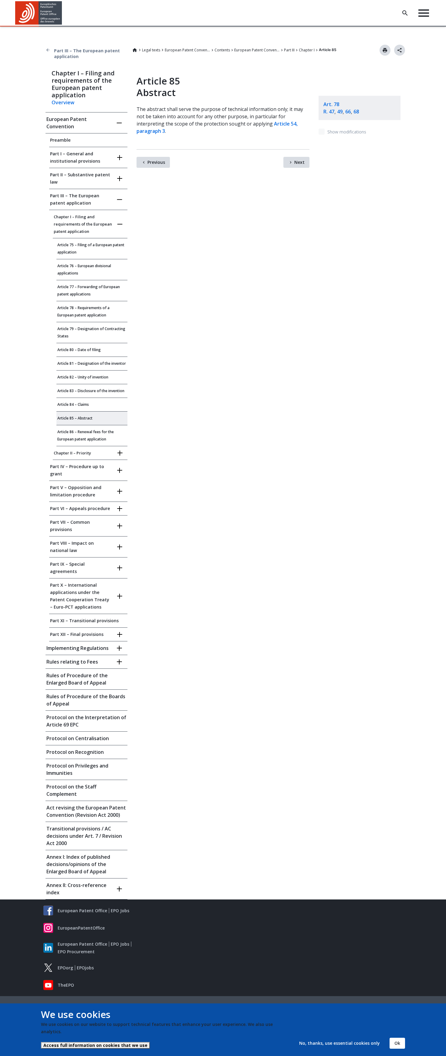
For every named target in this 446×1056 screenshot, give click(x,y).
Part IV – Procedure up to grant (77, 470)
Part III (289, 50)
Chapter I (307, 50)
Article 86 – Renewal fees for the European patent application (85, 435)
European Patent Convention (187, 50)
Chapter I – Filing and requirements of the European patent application (83, 224)
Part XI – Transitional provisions (84, 620)
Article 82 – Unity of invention (82, 377)
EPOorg (65, 968)
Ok (397, 1043)
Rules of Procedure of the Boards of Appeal (85, 700)
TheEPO (66, 985)
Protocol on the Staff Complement (71, 790)
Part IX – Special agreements (67, 567)
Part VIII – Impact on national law (72, 546)
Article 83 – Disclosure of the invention (90, 390)
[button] (63, 13)
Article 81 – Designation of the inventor (91, 363)
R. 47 (328, 111)
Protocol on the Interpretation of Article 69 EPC (86, 721)
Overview (63, 102)
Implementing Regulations (77, 648)
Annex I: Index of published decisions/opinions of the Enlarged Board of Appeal (78, 864)
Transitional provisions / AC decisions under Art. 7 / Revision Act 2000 (84, 836)
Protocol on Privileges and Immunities (77, 769)
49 (340, 111)
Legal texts (151, 50)
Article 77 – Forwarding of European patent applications (88, 290)
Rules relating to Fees (72, 661)
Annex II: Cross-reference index (76, 889)
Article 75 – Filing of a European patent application (90, 248)
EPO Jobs (120, 910)
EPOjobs (85, 968)
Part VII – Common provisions (70, 525)
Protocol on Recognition (75, 752)
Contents (222, 50)
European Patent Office (82, 910)
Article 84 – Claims (73, 404)
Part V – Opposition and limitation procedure (75, 491)
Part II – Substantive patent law (80, 178)
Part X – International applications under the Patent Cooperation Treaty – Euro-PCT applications (79, 596)
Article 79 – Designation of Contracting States (91, 332)
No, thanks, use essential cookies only (339, 1043)
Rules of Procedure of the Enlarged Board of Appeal (77, 679)
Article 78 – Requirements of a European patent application (83, 311)
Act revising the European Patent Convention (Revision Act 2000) (86, 811)
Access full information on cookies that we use (95, 1045)
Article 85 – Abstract (75, 418)
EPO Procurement (76, 951)
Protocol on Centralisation (77, 738)
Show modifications (346, 132)
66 (348, 111)
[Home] (38, 13)
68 (356, 111)
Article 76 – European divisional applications (84, 269)
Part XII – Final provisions (76, 634)
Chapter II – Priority (72, 453)
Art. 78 (331, 104)
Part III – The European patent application (87, 53)
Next (299, 162)
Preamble (60, 140)
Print (385, 50)
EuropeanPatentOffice (81, 928)
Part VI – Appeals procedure (80, 508)
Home (134, 50)
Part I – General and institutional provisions (75, 157)
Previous (156, 162)
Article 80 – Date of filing (79, 349)
